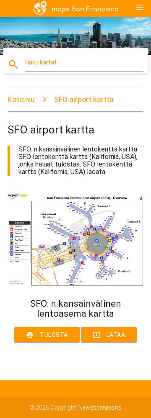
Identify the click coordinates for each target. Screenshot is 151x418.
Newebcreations (100, 407)
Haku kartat (41, 62)
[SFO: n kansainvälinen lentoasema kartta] (75, 283)
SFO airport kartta (84, 99)
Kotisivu (21, 99)
